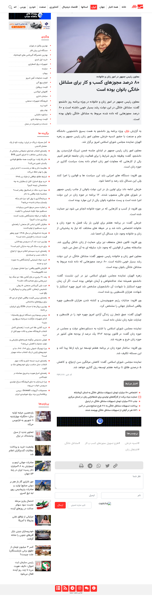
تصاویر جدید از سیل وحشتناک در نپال (23, 434)
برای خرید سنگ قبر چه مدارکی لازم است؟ (29, 246)
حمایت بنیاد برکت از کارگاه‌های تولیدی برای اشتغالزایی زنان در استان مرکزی (102, 397)
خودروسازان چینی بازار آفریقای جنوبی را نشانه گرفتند (22, 535)
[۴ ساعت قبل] (43, 535)
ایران (93, 7)
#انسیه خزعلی (132, 443)
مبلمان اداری (42, 96)
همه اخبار (113, 7)
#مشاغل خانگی (72, 443)
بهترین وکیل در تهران (38, 46)
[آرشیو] (58, 588)
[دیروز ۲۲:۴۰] (43, 566)
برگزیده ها (43, 133)
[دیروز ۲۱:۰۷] (43, 435)
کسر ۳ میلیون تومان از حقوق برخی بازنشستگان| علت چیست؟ (21, 551)
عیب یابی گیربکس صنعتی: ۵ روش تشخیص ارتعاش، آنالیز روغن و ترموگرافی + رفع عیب (28, 289)
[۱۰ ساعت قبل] (43, 450)
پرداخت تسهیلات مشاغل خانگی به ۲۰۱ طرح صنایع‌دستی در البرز (108, 406)
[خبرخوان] (65, 588)
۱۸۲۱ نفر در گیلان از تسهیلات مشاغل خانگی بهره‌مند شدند (111, 410)
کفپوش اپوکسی (41, 91)
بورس (23, 7)
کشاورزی (53, 7)
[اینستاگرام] (79, 588)
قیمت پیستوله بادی (39, 119)
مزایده (45, 68)
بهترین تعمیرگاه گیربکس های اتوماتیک (30, 55)
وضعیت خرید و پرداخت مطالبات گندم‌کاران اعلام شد (21, 450)
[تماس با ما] (86, 588)
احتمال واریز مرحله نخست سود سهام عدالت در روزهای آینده (22, 505)
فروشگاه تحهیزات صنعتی (37, 101)
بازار (127, 131)
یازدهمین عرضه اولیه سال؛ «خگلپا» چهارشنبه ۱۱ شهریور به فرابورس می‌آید (21, 418)
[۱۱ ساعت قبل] (43, 466)
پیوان (45, 73)
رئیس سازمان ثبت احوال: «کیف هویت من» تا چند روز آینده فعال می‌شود (23, 568)
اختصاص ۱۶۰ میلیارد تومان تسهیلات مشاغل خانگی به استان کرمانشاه (105, 392)
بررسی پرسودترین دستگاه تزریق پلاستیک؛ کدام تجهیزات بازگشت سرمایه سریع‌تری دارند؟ (29, 318)
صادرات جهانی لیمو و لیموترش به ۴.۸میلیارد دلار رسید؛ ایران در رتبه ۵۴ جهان (22, 468)
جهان (102, 7)
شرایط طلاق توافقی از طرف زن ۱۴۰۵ (31, 176)
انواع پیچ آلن (42, 82)
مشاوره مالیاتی (41, 114)
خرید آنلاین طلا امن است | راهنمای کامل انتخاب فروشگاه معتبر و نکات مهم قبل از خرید (29, 331)
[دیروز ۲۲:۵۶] (43, 416)
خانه (124, 7)
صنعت (42, 7)
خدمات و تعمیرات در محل (36, 124)
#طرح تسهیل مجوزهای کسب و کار (102, 443)
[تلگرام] (72, 588)
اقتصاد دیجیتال (70, 7)
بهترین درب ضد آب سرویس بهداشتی (31, 241)
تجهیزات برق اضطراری (38, 64)
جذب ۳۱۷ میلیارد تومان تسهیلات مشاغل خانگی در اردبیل (111, 401)
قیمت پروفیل (42, 87)
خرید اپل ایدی (41, 59)
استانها (84, 7)
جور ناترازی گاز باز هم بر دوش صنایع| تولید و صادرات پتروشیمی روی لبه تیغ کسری (21, 487)
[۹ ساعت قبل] (43, 504)
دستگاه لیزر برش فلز (39, 50)
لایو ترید (44, 105)
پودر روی (44, 110)
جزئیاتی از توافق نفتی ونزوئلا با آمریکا (22, 519)
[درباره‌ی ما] (93, 588)
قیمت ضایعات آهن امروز (37, 78)
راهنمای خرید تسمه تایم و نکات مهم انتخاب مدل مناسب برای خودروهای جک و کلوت (29, 364)
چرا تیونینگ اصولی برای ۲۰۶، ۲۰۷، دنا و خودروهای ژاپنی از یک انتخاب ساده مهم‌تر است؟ (29, 352)
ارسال (60, 505)
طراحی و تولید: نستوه (76, 593)
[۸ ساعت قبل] (43, 485)
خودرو (32, 7)
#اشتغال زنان (132, 450)
